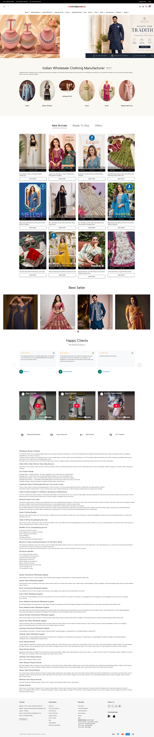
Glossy (90, 667)
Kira (49, 654)
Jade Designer (75, 682)
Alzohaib (118, 674)
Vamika (124, 646)
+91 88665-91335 (28, 715)
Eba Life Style (22, 676)
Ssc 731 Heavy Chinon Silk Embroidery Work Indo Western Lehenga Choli (91, 223)
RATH (33, 690)
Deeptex (110, 644)
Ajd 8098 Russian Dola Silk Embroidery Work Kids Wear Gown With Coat (121, 174)
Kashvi (52, 654)
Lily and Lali (89, 646)
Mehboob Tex (106, 673)
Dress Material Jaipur (97, 610)
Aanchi (103, 690)
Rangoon (49, 644)
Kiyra (27, 654)
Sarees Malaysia (23, 577)
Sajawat (33, 673)
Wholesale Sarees (23, 474)
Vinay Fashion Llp (115, 673)
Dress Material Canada (48, 604)
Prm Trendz (31, 667)
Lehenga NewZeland (82, 631)
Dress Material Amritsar (55, 612)
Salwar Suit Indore (56, 623)
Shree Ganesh (104, 667)
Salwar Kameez (35, 12)
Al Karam (27, 674)
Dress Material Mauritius (88, 604)
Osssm (66, 646)
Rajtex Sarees (22, 688)
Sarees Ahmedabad (110, 583)
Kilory (83, 673)
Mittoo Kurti (79, 690)
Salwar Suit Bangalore (107, 623)
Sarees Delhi (41, 583)
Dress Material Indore (63, 610)
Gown (85, 12)
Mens (101, 12)
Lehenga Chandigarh (108, 637)
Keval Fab (27, 682)
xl (55, 167)
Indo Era (43, 646)
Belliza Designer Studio (103, 674)
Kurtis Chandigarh (95, 596)
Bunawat (77, 652)
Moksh (120, 644)
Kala (79, 665)
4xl (67, 167)
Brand (79, 715)
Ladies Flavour (75, 644)
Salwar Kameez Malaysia (25, 617)
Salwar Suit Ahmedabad (25, 625)
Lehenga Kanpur (87, 637)
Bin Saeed (61, 667)
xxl (59, 167)
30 (128, 167)
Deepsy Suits (94, 673)
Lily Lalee (125, 644)
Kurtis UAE (81, 591)
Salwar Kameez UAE (118, 617)
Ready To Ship (81, 125)
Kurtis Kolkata (124, 596)
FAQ (50, 720)
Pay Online (81, 706)
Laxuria (99, 690)
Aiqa (80, 673)
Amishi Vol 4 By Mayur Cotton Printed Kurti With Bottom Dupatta (61, 174)
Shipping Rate (52, 722)
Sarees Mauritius (66, 577)
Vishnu (125, 690)
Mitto (94, 646)
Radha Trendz (66, 682)
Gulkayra (44, 673)
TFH (109, 652)
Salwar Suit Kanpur (96, 623)
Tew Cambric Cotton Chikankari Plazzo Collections (30, 174)
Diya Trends (59, 644)
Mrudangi (37, 646)
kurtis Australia (45, 591)
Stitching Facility (82, 710)
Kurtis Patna (62, 596)
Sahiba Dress (59, 673)
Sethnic (90, 652)
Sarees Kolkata (129, 583)
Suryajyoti (37, 665)
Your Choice (22, 673)
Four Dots (55, 674)
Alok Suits (21, 665)
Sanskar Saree (53, 652)
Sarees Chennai (23, 585)
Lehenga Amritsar (23, 638)
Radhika (26, 644)
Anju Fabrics (114, 646)
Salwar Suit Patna (76, 623)
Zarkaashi (32, 654)
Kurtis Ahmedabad (106, 596)
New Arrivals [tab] (59, 125)
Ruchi (56, 654)
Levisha (83, 665)
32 (134, 167)
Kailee (44, 644)
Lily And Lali (92, 688)
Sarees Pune (57, 583)
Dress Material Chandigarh (26, 612)
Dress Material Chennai (80, 612)
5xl (71, 167)
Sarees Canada (38, 577)
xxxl (62, 167)
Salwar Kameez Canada (49, 617)
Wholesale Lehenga (24, 481)
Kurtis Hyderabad (32, 596)
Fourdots (127, 674)
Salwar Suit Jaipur (86, 623)
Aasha (55, 682)
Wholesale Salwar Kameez (26, 479)
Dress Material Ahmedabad (41, 612)
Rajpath (64, 652)
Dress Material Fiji (37, 604)
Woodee (115, 644)
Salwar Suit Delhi (47, 623)
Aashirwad (38, 673)
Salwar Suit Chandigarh (120, 623)
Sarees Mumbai (23, 583)
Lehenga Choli (58, 12)
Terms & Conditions (54, 708)
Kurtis (67, 12)
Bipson (70, 665)
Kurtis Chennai (23, 598)
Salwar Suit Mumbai (24, 623)
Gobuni (118, 652)
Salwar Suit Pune (66, 623)
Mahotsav (113, 652)
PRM (53, 644)
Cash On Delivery (53, 713)
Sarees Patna (64, 583)
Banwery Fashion (41, 674)
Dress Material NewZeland (102, 604)
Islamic (90, 12)
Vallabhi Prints (119, 690)
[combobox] (6, 6)
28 (125, 167)
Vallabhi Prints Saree (126, 652)
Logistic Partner (53, 715)
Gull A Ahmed (54, 667)
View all (108, 67)
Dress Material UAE (115, 604)
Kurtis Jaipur (69, 596)
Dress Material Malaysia (25, 604)
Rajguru (108, 690)
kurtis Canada (37, 591)
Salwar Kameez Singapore (76, 617)
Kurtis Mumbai (23, 596)
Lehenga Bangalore (97, 637)
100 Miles (21, 646)
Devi (97, 644)
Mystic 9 (83, 646)
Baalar (116, 665)
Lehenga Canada (40, 631)
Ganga (112, 665)
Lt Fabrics (95, 652)
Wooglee (56, 646)
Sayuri (28, 673)
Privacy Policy (52, 710)
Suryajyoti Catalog (49, 688)
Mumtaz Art (48, 665)
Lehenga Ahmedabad (119, 637)
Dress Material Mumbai (25, 610)
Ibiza (65, 673)
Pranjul (42, 665)
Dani (73, 673)
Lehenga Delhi (43, 637)
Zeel (24, 659)
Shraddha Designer (36, 682)
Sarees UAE (85, 577)
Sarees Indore (49, 583)
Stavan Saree (83, 652)
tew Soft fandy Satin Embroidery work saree (32, 271)
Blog (79, 718)
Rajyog (72, 652)
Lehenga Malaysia (23, 631)
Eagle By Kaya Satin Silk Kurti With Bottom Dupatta (90, 174)
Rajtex (59, 652)
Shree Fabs (33, 674)
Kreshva (113, 690)
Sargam (69, 673)
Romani (61, 665)
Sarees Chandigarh (99, 583)
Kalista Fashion (30, 652)
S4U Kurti (37, 690)
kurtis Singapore (54, 591)
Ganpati (43, 667)
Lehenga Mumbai (23, 637)
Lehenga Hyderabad (34, 637)
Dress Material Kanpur (109, 610)
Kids (96, 12)
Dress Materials (47, 12)
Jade (86, 667)
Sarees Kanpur (80, 583)
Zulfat (98, 667)
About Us (51, 706)
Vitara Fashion (84, 644)
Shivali (120, 646)
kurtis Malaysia (23, 591)
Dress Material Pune (74, 610)
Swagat (53, 673)
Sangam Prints (38, 652)
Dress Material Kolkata (67, 612)
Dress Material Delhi (51, 610)
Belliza (66, 665)
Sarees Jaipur (72, 583)
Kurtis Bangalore (86, 596)
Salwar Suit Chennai (59, 625)
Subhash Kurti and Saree (35, 644)
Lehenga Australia (50, 631)
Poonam (27, 646)
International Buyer (83, 708)
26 (119, 167)
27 (122, 167)
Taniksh (21, 644)
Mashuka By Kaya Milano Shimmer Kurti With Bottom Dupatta (121, 223)
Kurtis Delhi (41, 596)
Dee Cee (69, 644)
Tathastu (35, 659)
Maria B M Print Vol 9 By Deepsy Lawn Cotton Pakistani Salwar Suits (91, 272)
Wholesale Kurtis (23, 476)
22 (110, 167)
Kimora (100, 673)
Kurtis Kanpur (77, 596)
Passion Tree (92, 644)
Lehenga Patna (69, 637)
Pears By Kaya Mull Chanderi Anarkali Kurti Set (62, 271)
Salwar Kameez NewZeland (105, 617)
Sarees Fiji (31, 577)
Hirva (47, 646)
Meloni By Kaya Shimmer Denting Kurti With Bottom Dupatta (32, 223)
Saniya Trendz (81, 674)
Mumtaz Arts (124, 673)
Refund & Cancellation (54, 725)
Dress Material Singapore (74, 604)
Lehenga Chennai (43, 638)
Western (118, 12)
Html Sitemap (81, 713)
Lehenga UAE (91, 631)
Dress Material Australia (61, 604)
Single (126, 12)
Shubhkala (29, 659)
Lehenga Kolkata (33, 638)
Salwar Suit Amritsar (37, 625)
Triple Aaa (37, 667)
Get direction (22, 719)
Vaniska (105, 644)
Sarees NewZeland (76, 577)
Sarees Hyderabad (32, 583)
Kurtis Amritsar (116, 596)
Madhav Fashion (23, 667)
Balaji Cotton (80, 667)
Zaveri (28, 676)
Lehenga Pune (61, 637)
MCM (94, 667)
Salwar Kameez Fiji (37, 617)
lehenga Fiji (32, 631)
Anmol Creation (103, 652)
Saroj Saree (46, 652)
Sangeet (90, 690)
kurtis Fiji (30, 591)
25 (116, 167)
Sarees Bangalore (89, 583)
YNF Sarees (22, 654)
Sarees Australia (47, 577)
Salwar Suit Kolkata (48, 625)
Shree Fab (21, 682)
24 (113, 167)
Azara (87, 665)
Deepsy (48, 667)
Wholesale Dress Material (25, 478)
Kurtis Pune (55, 596)
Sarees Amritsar (120, 583)
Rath (68, 652)
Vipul (60, 654)
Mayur (32, 665)
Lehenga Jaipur (78, 637)
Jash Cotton (55, 665)
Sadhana (121, 665)
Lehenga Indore (52, 637)
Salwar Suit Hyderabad (36, 623)
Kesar (39, 659)
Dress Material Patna (86, 610)
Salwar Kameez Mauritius (90, 617)
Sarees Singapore (56, 577)
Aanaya (27, 691)
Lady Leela (71, 646)
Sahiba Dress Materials (105, 665)
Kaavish (88, 674)
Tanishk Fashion (67, 674)
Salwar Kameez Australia (62, 617)
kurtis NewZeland (72, 591)
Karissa (32, 646)
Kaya (100, 644)
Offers (98, 125)
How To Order (52, 718)
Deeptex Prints (39, 688)
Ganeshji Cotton (94, 665)
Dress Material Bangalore (122, 610)
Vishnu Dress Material (71, 667)
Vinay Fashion (127, 665)
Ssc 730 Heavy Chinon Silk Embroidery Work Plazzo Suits (62, 223)
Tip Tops (102, 646)
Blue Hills (77, 646)
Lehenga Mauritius (71, 631)
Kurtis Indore (48, 596)
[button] (76, 331)
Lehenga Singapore (60, 631)
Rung (97, 646)
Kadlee (130, 644)
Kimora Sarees (43, 654)
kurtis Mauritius (63, 591)
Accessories (109, 12)
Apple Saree (22, 652)
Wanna (51, 646)
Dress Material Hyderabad (38, 610)
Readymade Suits (77, 12)
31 (131, 167)
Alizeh (64, 644)
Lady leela (85, 688)
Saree (26, 12)
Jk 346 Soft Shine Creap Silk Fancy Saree (119, 271)
